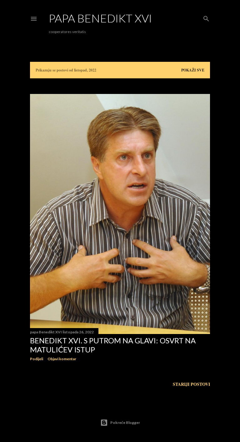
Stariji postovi (191, 384)
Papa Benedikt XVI (100, 18)
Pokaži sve (192, 70)
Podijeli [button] (36, 358)
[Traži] (206, 17)
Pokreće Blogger (125, 422)
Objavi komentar (62, 358)
